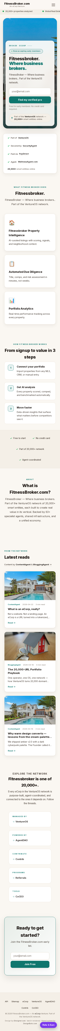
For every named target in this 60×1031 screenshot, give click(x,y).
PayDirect (24, 154)
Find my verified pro (30, 99)
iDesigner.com (20, 1021)
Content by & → (28, 564)
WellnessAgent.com (28, 162)
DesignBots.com (30, 1023)
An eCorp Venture (17, 6)
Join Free (30, 964)
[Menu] (53, 5)
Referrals (21, 878)
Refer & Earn (48, 1025)
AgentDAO (22, 840)
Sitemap (15, 1001)
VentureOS (23, 138)
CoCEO (20, 896)
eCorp (25, 1001)
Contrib (20, 859)
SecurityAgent (30, 146)
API (6, 1001)
